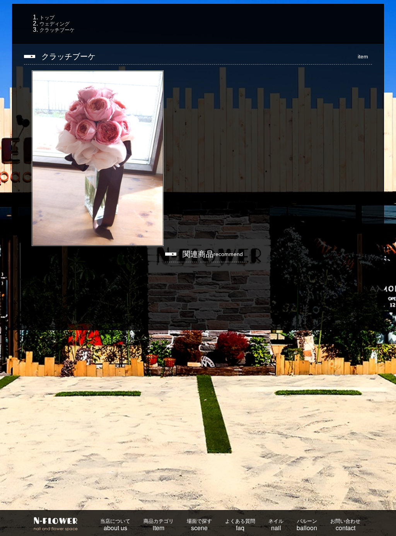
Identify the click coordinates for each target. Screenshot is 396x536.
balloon (307, 525)
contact (345, 525)
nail (275, 525)
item (158, 525)
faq (240, 525)
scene (199, 525)
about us (115, 525)
